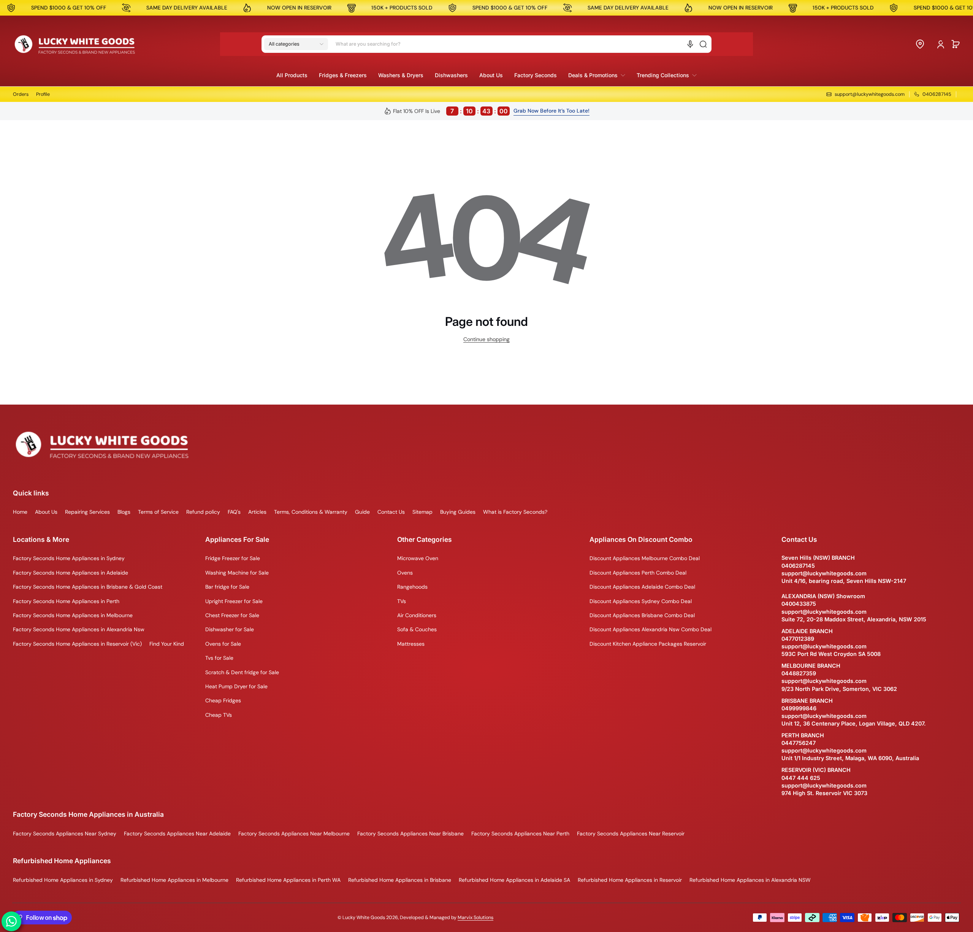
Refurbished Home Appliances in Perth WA (288, 879)
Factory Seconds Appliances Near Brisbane (410, 833)
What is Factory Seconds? (515, 511)
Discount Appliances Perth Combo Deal (638, 572)
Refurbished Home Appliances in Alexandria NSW (750, 879)
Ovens (405, 572)
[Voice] (690, 44)
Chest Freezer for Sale (232, 615)
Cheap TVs (218, 714)
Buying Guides (457, 511)
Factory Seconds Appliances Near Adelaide (177, 833)
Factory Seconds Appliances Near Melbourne (294, 833)
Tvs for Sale (219, 657)
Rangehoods (412, 586)
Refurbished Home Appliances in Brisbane (399, 879)
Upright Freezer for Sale (234, 601)
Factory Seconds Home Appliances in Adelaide (70, 572)
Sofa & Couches (417, 629)
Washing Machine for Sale (237, 572)
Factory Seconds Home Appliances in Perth (66, 601)
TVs (401, 601)
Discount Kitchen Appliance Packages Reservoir (648, 643)
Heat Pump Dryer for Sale (236, 686)
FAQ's (234, 511)
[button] (296, 44)
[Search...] (703, 44)
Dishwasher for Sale (229, 629)
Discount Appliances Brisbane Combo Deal (642, 615)
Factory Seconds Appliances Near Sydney (64, 833)
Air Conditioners (416, 615)
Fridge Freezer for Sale (232, 558)
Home (20, 511)
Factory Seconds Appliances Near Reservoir (631, 833)
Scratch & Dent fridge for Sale (242, 672)
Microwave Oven (417, 558)
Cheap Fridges (223, 700)
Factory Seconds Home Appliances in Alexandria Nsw (78, 629)
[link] (597, 75)
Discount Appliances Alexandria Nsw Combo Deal (651, 629)
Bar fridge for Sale (227, 586)
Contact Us (391, 511)
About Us (46, 511)
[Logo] (75, 44)
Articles (257, 511)
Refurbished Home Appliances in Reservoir (630, 879)
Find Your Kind (166, 643)
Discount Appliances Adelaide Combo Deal (642, 586)
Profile (43, 94)
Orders (21, 94)
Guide (362, 511)
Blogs (123, 511)
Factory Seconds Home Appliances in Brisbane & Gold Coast (87, 586)
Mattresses (411, 643)
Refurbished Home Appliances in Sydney (63, 879)
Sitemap (422, 511)
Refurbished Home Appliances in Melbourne (174, 879)
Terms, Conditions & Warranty (310, 511)
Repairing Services (87, 511)
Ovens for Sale (223, 643)
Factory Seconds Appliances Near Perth (520, 833)
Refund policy (203, 511)
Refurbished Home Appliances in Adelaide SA (514, 879)
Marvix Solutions (475, 918)
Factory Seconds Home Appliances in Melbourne (73, 615)
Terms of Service (158, 511)
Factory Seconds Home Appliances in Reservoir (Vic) (77, 643)
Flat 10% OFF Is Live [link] (450, 111)
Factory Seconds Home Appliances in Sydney (69, 558)
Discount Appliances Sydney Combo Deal (641, 601)
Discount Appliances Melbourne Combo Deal (645, 558)
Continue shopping (486, 339)
